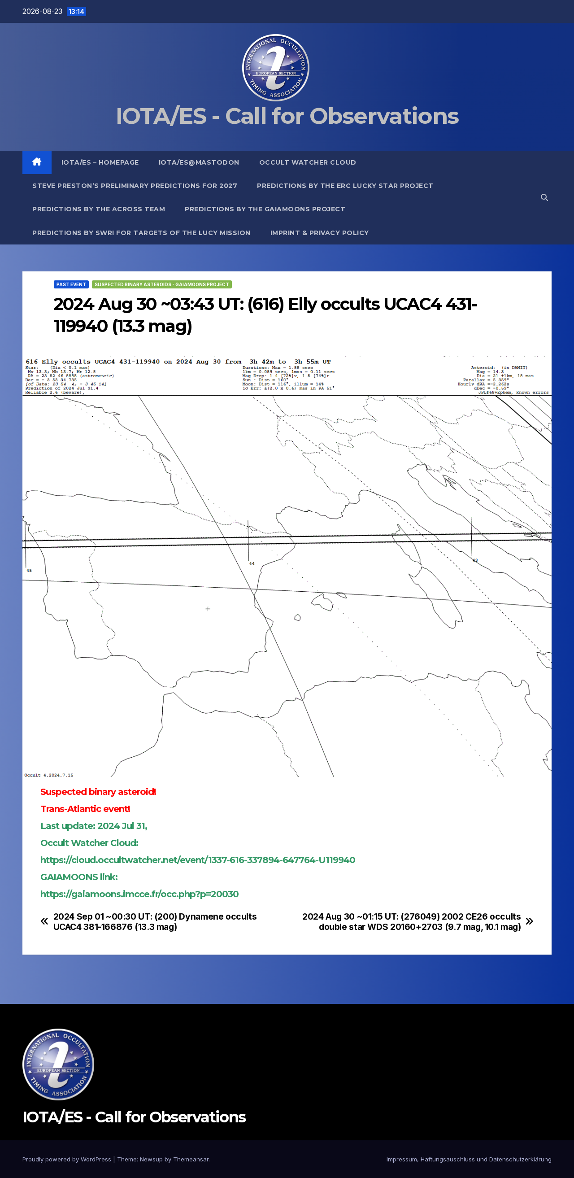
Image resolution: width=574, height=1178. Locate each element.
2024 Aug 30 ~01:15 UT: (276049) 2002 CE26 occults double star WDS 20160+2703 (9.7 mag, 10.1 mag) (411, 922)
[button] (544, 197)
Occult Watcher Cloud (308, 162)
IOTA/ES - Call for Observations (287, 116)
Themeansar (191, 1159)
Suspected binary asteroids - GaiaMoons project (162, 284)
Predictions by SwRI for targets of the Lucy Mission (141, 233)
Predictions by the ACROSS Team (98, 209)
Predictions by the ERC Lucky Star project (345, 186)
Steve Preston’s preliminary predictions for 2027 (134, 186)
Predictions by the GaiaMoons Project (265, 209)
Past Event (71, 284)
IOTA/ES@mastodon (199, 162)
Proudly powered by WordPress (67, 1159)
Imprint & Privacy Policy (319, 233)
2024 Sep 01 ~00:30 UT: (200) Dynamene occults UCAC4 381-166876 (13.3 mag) (155, 922)
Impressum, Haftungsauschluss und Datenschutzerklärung (469, 1159)
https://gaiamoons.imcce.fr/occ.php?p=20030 (139, 894)
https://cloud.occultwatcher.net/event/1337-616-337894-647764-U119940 (197, 860)
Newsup (151, 1159)
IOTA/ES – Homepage (100, 162)
